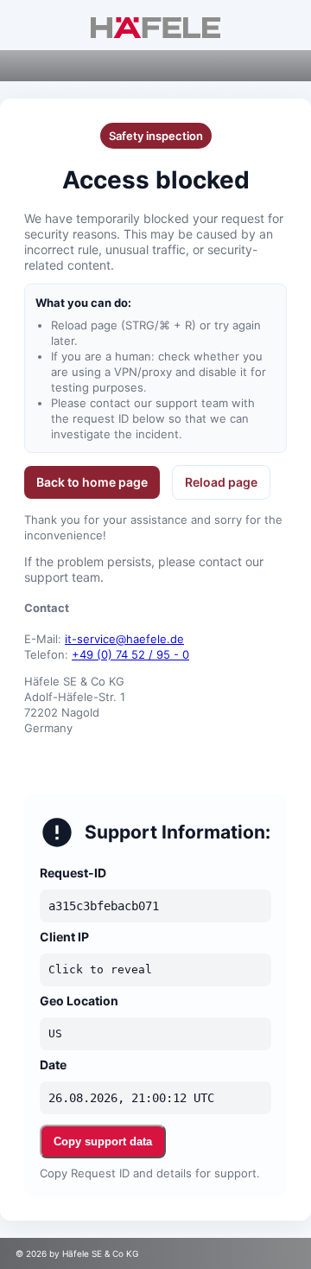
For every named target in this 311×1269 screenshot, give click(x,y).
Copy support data (103, 1141)
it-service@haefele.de (124, 639)
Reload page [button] (221, 482)
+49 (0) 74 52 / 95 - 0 (130, 654)
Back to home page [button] (92, 482)
